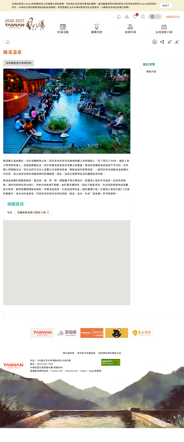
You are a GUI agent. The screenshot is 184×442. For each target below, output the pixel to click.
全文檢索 (143, 16)
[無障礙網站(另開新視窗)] (110, 365)
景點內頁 (151, 71)
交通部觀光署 (13, 366)
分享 (162, 42)
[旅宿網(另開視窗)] (67, 333)
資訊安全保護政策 (86, 353)
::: (114, 16)
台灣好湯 (24, 23)
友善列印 (155, 42)
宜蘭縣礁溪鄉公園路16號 (31, 212)
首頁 (118, 16)
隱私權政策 (68, 353)
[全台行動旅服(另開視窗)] (91, 333)
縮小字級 (177, 42)
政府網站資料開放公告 (109, 353)
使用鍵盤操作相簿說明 (18, 63)
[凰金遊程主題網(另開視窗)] (141, 333)
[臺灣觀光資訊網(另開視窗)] (42, 333)
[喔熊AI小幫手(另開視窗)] (116, 333)
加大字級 (170, 42)
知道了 (165, 5)
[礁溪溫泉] (66, 111)
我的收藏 (137, 15)
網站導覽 (126, 16)
